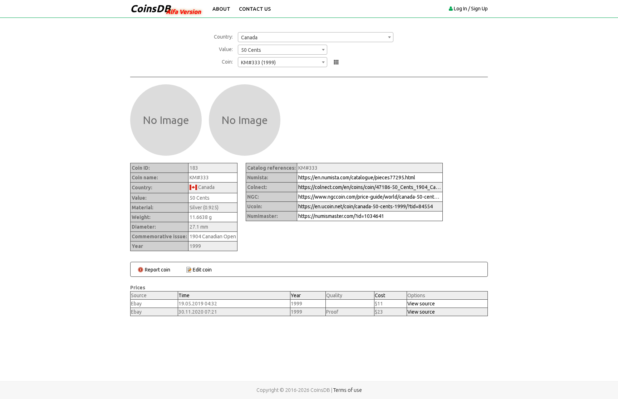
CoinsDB (150, 8)
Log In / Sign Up (471, 8)
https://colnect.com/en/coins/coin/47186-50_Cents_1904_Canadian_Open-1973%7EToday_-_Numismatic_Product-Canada (369, 187)
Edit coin (202, 270)
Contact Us (255, 9)
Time (184, 295)
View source (421, 303)
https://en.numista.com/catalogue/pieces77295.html (356, 177)
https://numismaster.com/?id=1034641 (341, 216)
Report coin (157, 270)
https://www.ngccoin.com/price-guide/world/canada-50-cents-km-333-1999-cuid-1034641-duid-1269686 (369, 197)
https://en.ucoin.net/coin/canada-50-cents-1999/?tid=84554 (365, 206)
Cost (380, 295)
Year (296, 295)
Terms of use (347, 390)
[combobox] (315, 37)
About (221, 9)
